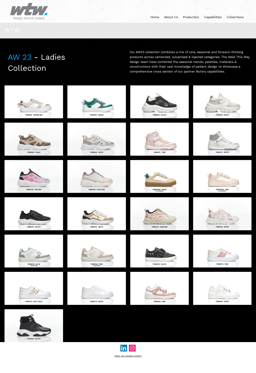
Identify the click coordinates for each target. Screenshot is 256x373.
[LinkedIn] (123, 348)
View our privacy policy (128, 355)
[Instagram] (132, 348)
